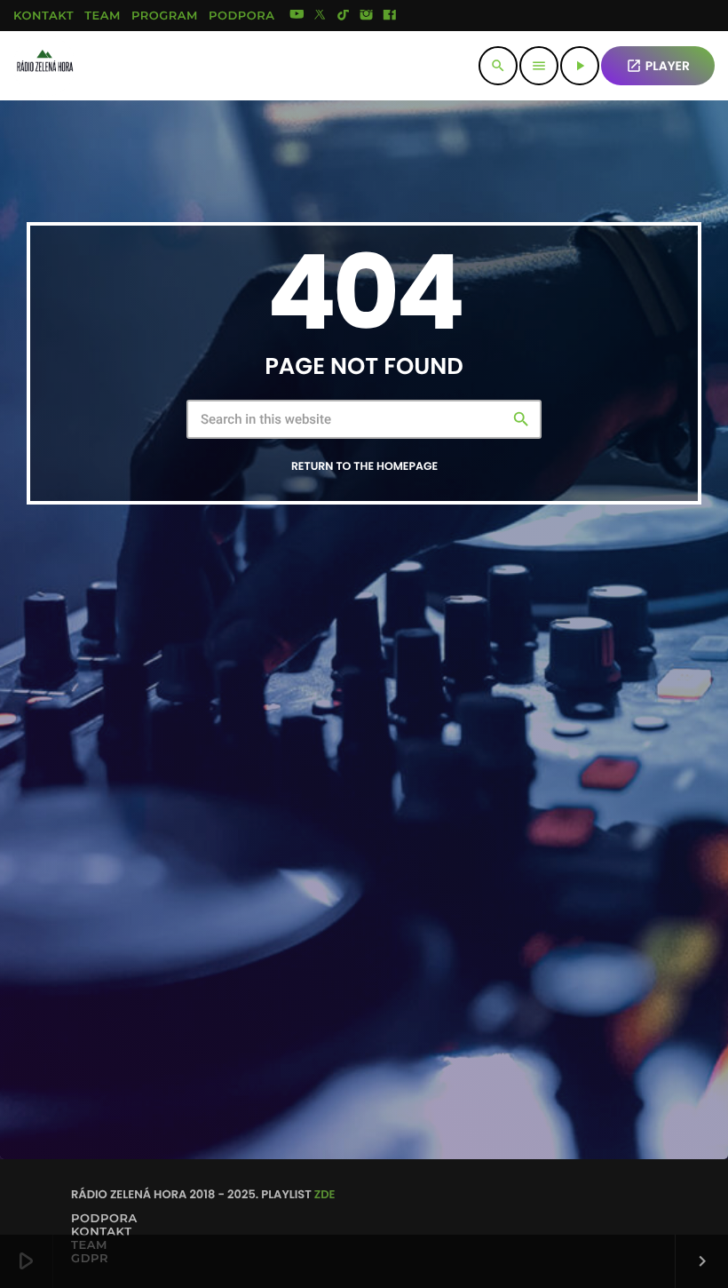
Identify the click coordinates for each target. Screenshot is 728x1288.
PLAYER (658, 66)
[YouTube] (296, 16)
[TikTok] (343, 16)
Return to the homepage (364, 466)
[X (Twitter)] (320, 16)
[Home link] (44, 66)
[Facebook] (390, 16)
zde (325, 1194)
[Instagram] (367, 16)
